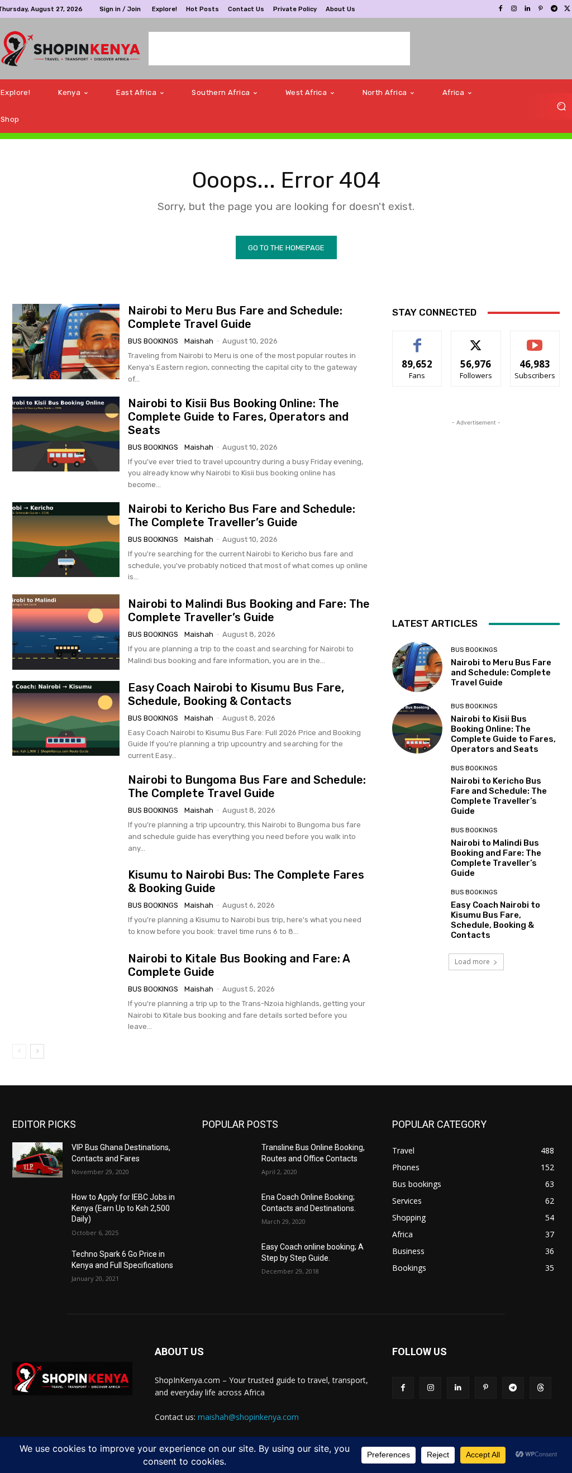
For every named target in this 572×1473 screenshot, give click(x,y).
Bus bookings (153, 341)
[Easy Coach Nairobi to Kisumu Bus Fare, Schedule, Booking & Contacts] (66, 718)
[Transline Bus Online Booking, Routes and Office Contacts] (227, 1160)
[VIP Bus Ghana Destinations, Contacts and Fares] (37, 1160)
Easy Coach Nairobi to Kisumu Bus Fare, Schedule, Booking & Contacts (236, 694)
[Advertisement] (279, 48)
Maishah (198, 341)
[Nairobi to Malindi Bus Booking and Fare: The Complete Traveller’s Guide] (66, 631)
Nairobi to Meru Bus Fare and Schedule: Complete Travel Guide (235, 317)
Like (417, 339)
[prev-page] (19, 1051)
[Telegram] (554, 9)
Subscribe (535, 339)
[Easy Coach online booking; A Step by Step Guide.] (227, 1259)
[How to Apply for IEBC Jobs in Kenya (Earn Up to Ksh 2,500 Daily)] (37, 1209)
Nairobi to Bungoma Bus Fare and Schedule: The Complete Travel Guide (247, 786)
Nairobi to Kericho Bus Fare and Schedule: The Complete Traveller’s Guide (241, 515)
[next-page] (37, 1051)
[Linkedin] (527, 9)
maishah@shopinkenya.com (248, 1417)
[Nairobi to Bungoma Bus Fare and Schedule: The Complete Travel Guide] (66, 810)
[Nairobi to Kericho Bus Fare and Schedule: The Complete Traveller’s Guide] (66, 539)
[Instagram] (514, 9)
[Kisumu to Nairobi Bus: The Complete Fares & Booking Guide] (66, 902)
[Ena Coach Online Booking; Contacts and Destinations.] (227, 1209)
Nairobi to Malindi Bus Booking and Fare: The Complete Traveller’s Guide (249, 610)
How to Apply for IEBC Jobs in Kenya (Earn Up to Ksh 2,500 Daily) (123, 1208)
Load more (472, 961)
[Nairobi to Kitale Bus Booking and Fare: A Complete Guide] (66, 989)
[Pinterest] (540, 9)
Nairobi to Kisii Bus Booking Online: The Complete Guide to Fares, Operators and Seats (238, 417)
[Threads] (540, 1388)
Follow (476, 339)
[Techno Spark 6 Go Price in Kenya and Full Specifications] (37, 1266)
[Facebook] (500, 9)
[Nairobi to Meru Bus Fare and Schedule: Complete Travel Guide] (66, 341)
